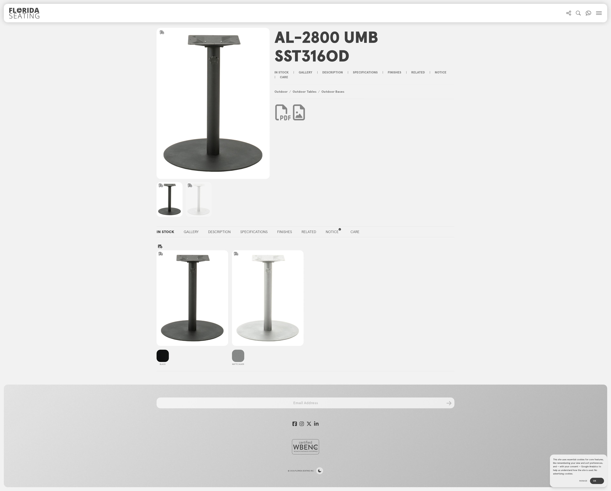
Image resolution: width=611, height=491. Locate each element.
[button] (569, 13)
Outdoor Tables (304, 92)
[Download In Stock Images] (160, 246)
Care (284, 77)
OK (594, 481)
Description (332, 72)
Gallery (305, 72)
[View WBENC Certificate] (305, 446)
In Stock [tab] (165, 231)
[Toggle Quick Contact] (569, 13)
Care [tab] (355, 231)
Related (418, 72)
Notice (440, 72)
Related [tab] (309, 231)
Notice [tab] (332, 231)
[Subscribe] (449, 403)
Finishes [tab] (284, 231)
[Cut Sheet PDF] (283, 117)
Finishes (394, 72)
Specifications (365, 72)
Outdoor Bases (332, 92)
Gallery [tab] (191, 231)
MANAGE (583, 481)
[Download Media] (299, 112)
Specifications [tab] (254, 231)
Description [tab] (219, 231)
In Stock (281, 72)
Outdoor (281, 92)
